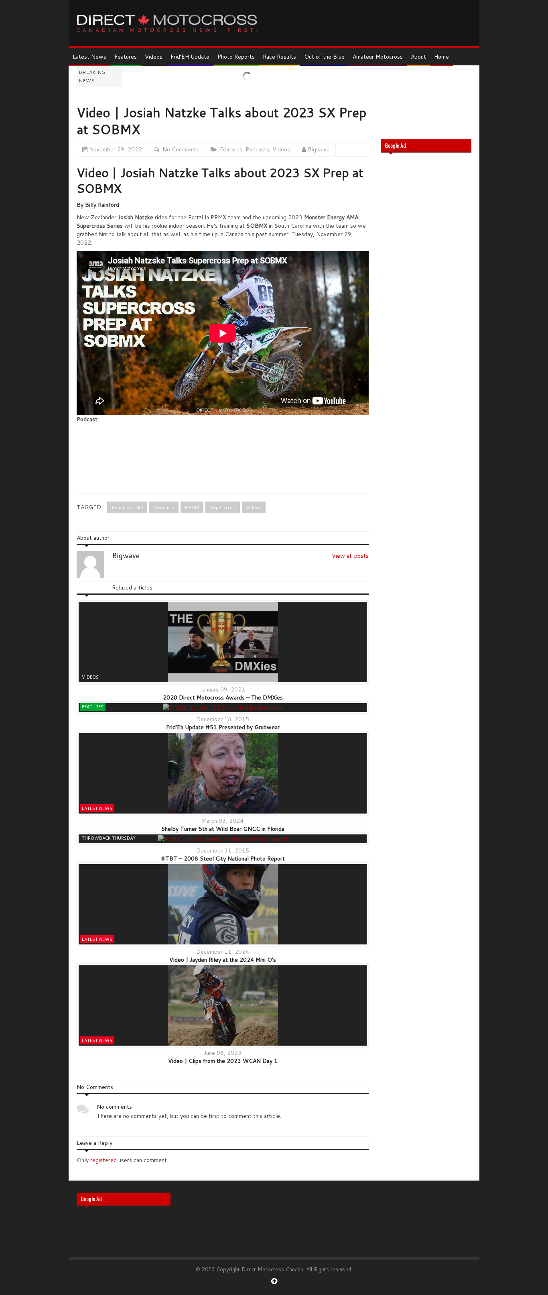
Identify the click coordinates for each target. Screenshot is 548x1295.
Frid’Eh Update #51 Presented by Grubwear (223, 727)
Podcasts (257, 149)
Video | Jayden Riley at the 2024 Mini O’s (222, 960)
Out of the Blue (324, 57)
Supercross (222, 507)
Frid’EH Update (189, 57)
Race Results (279, 57)
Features (125, 57)
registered (104, 1160)
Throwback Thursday (109, 838)
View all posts (350, 556)
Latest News (89, 57)
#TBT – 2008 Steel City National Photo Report (223, 858)
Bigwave (319, 149)
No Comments (180, 149)
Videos (153, 57)
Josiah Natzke (127, 507)
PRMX (192, 507)
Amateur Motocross (378, 57)
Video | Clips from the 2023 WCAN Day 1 (223, 1061)
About (418, 57)
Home (441, 57)
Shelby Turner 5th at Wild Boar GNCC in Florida (222, 829)
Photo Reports (236, 57)
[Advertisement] (426, 287)
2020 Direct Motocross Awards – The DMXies (223, 697)
